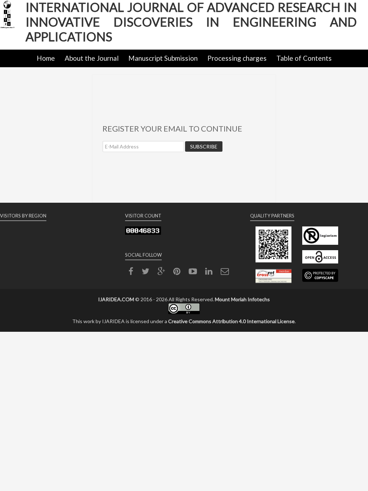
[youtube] (193, 272)
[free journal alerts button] (225, 272)
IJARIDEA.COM (116, 299)
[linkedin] (209, 272)
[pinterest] (177, 272)
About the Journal (92, 58)
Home (46, 58)
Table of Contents (304, 58)
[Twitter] (145, 272)
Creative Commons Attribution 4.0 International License (231, 321)
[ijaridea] (13, 26)
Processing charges (237, 58)
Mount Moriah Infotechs (242, 299)
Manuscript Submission (163, 58)
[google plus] (161, 272)
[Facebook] (131, 272)
